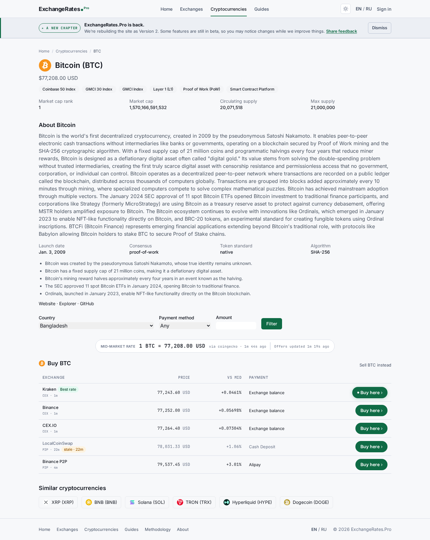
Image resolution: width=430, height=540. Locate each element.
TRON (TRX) (199, 502)
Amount (224, 317)
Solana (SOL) (151, 502)
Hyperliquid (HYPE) (252, 502)
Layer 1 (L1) (163, 89)
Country (47, 317)
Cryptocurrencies (229, 9)
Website (47, 303)
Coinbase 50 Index (59, 89)
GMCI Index (132, 89)
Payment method (176, 317)
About (183, 529)
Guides (261, 9)
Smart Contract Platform (252, 89)
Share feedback (341, 31)
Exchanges (191, 9)
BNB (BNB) (105, 502)
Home (167, 9)
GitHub (87, 303)
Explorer (67, 303)
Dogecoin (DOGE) (311, 502)
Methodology (158, 529)
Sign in (384, 9)
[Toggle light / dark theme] (346, 9)
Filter (271, 323)
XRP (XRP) (63, 502)
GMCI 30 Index (99, 89)
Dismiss (381, 27)
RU (369, 8)
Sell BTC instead (375, 364)
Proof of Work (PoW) (201, 89)
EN (359, 8)
